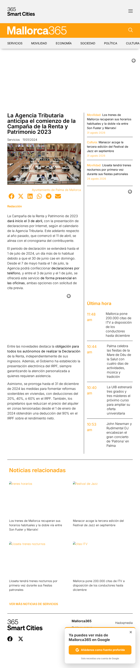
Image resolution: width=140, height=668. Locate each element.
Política (110, 43)
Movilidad (39, 43)
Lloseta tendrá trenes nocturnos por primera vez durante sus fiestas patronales (33, 585)
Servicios (14, 43)
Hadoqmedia (124, 623)
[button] (11, 196)
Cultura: (92, 142)
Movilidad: (94, 115)
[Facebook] (10, 639)
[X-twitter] (20, 639)
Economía (64, 43)
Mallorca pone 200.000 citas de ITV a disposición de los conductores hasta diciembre (99, 585)
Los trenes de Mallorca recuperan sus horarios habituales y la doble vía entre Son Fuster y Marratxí (35, 525)
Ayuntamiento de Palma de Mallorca (56, 190)
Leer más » (15, 534)
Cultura (132, 43)
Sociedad (87, 43)
